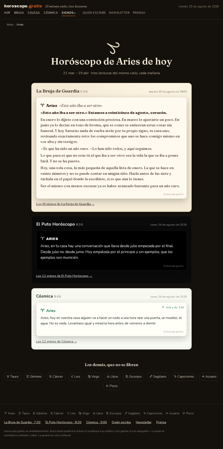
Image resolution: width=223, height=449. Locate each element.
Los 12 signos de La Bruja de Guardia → (65, 204)
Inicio (10, 25)
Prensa (139, 13)
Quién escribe (94, 13)
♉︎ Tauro (13, 376)
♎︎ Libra (112, 376)
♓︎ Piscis (112, 386)
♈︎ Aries (9, 413)
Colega (34, 13)
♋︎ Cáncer (56, 376)
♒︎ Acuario (209, 376)
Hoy (7, 13)
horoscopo (23, 6)
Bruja (19, 13)
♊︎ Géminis (34, 376)
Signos (68, 13)
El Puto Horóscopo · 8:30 (63, 422)
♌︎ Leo (75, 376)
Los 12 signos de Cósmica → (56, 341)
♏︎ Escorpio (133, 376)
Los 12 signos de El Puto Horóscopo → (64, 276)
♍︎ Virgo (93, 376)
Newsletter (119, 13)
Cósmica (51, 13)
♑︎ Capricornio (184, 376)
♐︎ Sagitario (157, 376)
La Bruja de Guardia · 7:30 (22, 422)
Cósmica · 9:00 (96, 422)
